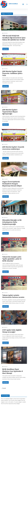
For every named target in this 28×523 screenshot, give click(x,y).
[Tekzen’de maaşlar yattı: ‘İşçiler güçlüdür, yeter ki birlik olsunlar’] (14, 244)
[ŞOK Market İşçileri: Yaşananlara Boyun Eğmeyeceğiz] (14, 97)
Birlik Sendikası (13, 3)
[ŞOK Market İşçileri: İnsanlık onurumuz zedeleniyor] (14, 135)
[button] (23, 4)
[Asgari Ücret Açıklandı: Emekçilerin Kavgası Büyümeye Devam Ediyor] (14, 169)
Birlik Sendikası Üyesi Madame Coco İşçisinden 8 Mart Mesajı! (12, 371)
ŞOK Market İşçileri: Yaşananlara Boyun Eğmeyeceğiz (10, 112)
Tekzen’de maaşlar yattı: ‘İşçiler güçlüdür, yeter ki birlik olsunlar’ (11, 259)
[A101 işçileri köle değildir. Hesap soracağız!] (14, 317)
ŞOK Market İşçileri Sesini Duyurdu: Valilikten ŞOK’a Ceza (12, 73)
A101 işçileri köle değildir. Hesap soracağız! (12, 331)
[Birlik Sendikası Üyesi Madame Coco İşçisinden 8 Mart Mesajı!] (14, 355)
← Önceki (3, 388)
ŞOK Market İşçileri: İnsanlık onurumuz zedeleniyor (13, 148)
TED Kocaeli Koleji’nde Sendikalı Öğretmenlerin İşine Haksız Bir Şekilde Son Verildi (13, 38)
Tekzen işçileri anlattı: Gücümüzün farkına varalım (13, 296)
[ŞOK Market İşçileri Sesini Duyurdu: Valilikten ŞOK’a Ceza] (14, 59)
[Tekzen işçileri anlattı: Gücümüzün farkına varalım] (14, 283)
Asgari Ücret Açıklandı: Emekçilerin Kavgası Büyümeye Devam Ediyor (12, 184)
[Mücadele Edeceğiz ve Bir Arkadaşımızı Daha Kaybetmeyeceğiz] (14, 207)
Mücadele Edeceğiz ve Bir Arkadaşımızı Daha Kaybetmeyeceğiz (12, 222)
